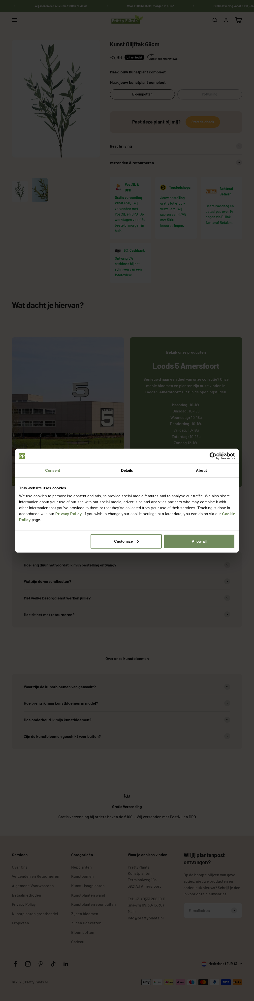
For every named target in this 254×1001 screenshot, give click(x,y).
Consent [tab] (52, 470)
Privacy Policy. (69, 513)
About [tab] (201, 470)
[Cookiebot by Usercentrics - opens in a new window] (213, 456)
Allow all (199, 541)
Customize (123, 541)
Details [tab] (127, 470)
